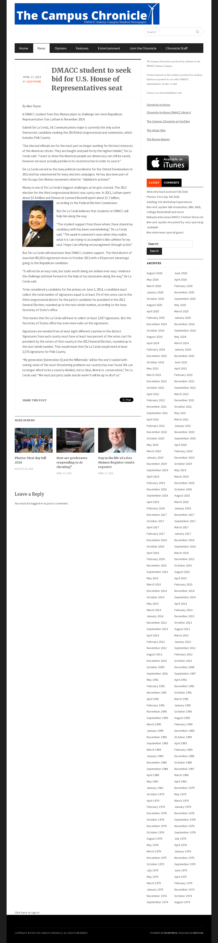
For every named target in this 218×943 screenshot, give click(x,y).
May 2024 (180, 337)
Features (82, 48)
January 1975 (155, 889)
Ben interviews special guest (165, 232)
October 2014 (155, 597)
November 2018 (157, 489)
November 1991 (157, 692)
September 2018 (157, 495)
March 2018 (181, 502)
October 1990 (183, 711)
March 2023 (154, 375)
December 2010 (157, 661)
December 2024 (157, 324)
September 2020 (185, 438)
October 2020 (155, 438)
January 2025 (182, 318)
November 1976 (184, 826)
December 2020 (157, 432)
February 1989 (183, 750)
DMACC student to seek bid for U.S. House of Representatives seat (91, 79)
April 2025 (153, 311)
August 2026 (154, 273)
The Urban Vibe (156, 130)
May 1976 (152, 845)
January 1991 (182, 705)
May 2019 (180, 470)
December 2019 (184, 457)
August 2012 (154, 654)
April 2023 (180, 368)
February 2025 (156, 318)
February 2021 (156, 426)
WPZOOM (198, 932)
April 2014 (180, 603)
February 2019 (156, 483)
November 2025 (184, 292)
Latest (154, 182)
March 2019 (181, 476)
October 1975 (155, 864)
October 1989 (183, 737)
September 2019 (157, 470)
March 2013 (181, 635)
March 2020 (154, 451)
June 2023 (180, 362)
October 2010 (183, 661)
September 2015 (157, 572)
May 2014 (152, 603)
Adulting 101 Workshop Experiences (169, 202)
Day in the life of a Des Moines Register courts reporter (116, 462)
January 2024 (182, 349)
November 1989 (157, 737)
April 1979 (153, 800)
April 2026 (180, 279)
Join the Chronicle (143, 48)
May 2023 (152, 368)
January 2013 (182, 642)
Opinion (60, 48)
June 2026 (180, 273)
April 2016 (153, 553)
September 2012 (185, 648)
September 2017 (185, 521)
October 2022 (155, 388)
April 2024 (153, 343)
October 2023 (155, 362)
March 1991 (181, 699)
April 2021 (153, 419)
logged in (37, 503)
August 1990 (182, 718)
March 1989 (154, 750)
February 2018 (156, 508)
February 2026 (183, 286)
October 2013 (183, 622)
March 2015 (154, 584)
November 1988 (157, 762)
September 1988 (157, 769)
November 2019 (157, 464)
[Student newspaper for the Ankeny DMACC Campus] (87, 13)
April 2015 (180, 578)
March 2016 (181, 553)
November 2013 (157, 622)
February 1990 (183, 724)
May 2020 (152, 445)
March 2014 (154, 610)
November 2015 (157, 565)
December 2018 (184, 483)
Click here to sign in (27, 912)
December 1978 (157, 813)
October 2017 (155, 521)
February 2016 (156, 559)
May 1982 (152, 781)
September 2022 (185, 388)
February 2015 (183, 584)
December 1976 (157, 826)
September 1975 (185, 864)
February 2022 (156, 400)
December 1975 (157, 858)
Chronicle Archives (158, 105)
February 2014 (183, 610)
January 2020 (155, 457)
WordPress (170, 932)
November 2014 (184, 591)
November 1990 (157, 711)
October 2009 (155, 667)
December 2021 (184, 400)
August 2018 (182, 495)
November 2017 (184, 515)
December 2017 (157, 515)
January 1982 (155, 788)
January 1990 (155, 731)
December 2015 (184, 559)
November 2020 (184, 432)
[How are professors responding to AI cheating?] (75, 442)
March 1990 (154, 724)
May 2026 (152, 279)
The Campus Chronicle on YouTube (168, 121)
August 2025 (154, 305)
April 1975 (180, 877)
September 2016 (185, 546)
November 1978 (184, 813)
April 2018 (153, 502)
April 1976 (180, 845)
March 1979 (181, 800)
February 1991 (156, 705)
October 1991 (183, 692)
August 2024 (154, 337)
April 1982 (180, 781)
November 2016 (184, 540)
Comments (171, 182)
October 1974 (183, 896)
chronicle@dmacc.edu (171, 92)
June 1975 (180, 870)
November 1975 (184, 858)
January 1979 (182, 807)
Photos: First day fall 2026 (30, 460)
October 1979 (155, 794)
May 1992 (152, 680)
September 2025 (185, 299)
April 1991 (153, 699)
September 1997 (185, 673)
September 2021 (157, 413)
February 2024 (156, 349)
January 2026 (155, 292)
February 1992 (156, 686)
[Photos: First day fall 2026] (34, 442)
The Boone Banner (158, 139)
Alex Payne (34, 81)
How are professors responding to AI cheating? (71, 462)
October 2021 (183, 406)
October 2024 (155, 330)
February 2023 (183, 375)
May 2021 (180, 413)
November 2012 (157, 648)
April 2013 (153, 635)
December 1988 (184, 756)
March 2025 (181, 311)
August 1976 (154, 838)
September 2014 (185, 597)
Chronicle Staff (176, 48)
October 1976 (155, 832)
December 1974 (184, 889)
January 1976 (182, 851)
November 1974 (157, 896)
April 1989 (180, 743)
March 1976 (154, 851)
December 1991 (184, 686)
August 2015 (182, 572)
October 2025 (155, 299)
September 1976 (185, 832)
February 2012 (183, 654)
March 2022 (181, 394)
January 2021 (182, 426)
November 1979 (184, 788)
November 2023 (184, 356)
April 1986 (153, 775)
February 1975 (183, 883)
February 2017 (156, 534)
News (41, 48)
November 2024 (184, 324)
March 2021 (181, 419)
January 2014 (155, 616)
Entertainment (109, 48)
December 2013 (184, 616)
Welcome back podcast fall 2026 (167, 192)
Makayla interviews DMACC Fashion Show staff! (176, 217)
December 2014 (157, 591)
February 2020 (183, 451)
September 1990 (157, 718)
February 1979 (156, 807)
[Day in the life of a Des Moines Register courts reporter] (117, 442)
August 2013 (182, 629)
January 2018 (182, 508)
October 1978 (155, 819)
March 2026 (154, 286)
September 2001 (157, 673)
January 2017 (182, 534)
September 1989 (157, 743)
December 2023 (157, 356)
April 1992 (180, 680)
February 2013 (156, 642)
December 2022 (157, 381)
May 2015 (152, 578)
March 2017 (181, 527)
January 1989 (155, 756)
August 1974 (182, 902)
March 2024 (181, 343)
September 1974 (157, 902)
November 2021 (157, 406)
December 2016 (157, 540)
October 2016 (155, 546)
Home (23, 48)
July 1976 (180, 838)
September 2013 (157, 629)
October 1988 (183, 762)
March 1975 (154, 883)
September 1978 (185, 819)
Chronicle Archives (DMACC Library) (169, 112)
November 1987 (184, 769)
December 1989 (184, 731)
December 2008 (184, 667)
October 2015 (183, 565)
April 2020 (180, 445)
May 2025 (180, 305)
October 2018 (183, 489)
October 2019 (183, 464)
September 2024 (185, 330)
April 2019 (153, 476)
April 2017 (153, 527)
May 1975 (152, 877)
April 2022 (153, 394)
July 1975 (152, 870)
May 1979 (180, 794)
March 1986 (181, 775)
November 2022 (184, 381)
